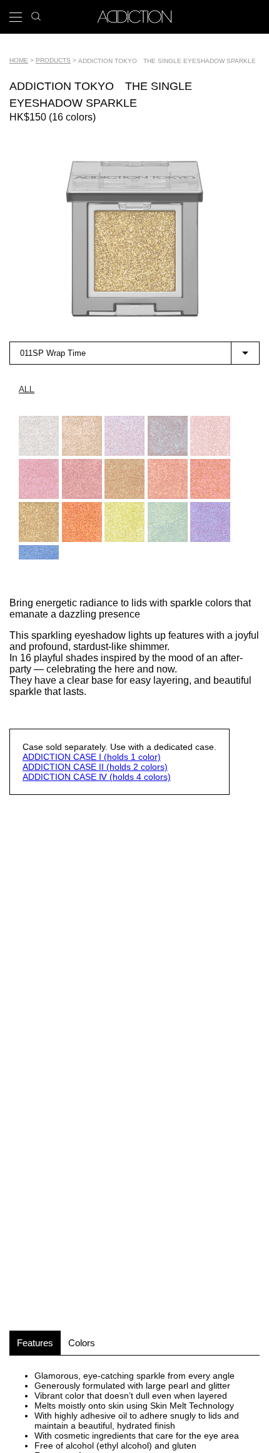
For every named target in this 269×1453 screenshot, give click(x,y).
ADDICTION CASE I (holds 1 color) (92, 757)
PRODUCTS (53, 60)
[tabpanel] (134, 238)
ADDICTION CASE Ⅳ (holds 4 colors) (97, 777)
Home (18, 60)
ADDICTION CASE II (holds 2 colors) (95, 767)
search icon (36, 13)
